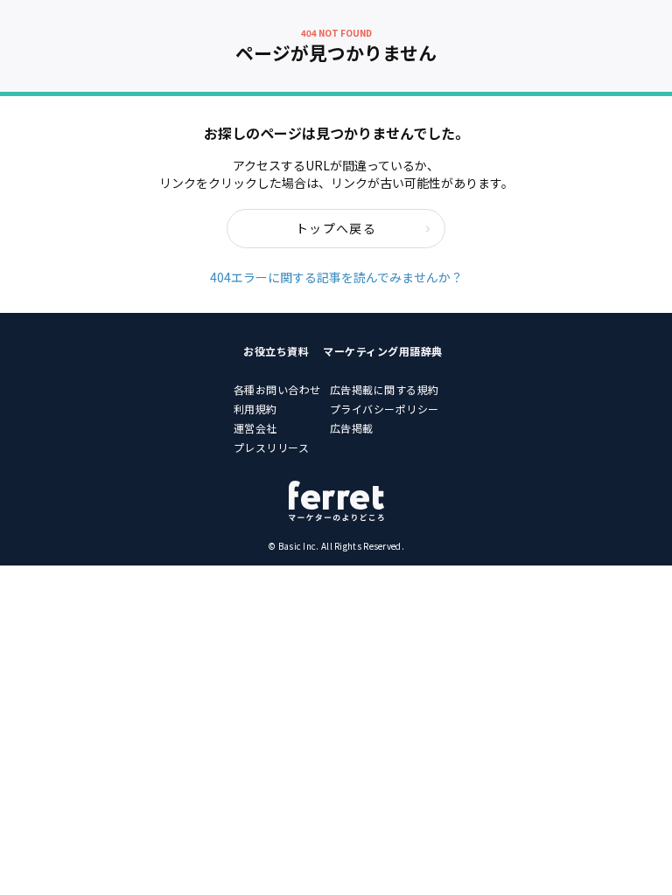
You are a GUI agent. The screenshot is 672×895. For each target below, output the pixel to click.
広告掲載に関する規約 (384, 389)
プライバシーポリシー (384, 408)
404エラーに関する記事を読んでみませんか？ (336, 277)
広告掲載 (352, 427)
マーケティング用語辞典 (383, 350)
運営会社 (255, 427)
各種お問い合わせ (277, 389)
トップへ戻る (336, 228)
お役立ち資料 (276, 350)
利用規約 (255, 408)
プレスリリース (272, 447)
